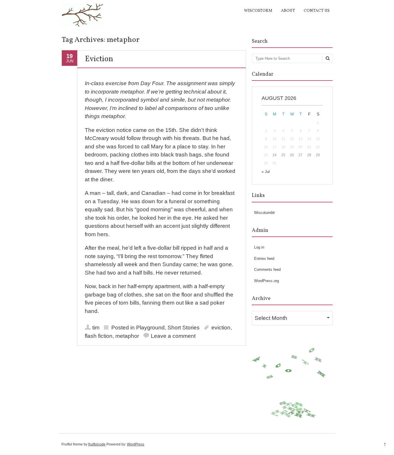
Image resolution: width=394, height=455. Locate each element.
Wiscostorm (258, 11)
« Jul (266, 171)
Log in (259, 247)
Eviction (99, 59)
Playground (150, 328)
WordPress (135, 444)
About (288, 11)
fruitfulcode (97, 444)
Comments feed (267, 269)
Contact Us (317, 11)
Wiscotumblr (264, 212)
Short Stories (184, 328)
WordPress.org (266, 281)
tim (96, 328)
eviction (220, 328)
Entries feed (264, 258)
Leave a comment (173, 336)
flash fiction (98, 336)
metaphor (127, 336)
